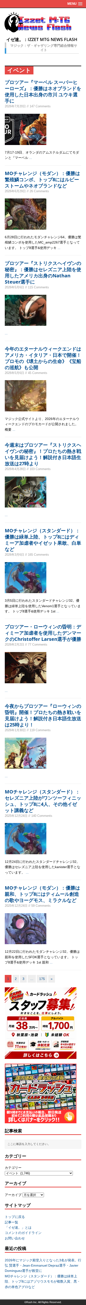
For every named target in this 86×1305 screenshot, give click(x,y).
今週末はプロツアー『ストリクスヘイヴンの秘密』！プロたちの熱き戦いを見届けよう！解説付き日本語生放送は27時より (43, 454)
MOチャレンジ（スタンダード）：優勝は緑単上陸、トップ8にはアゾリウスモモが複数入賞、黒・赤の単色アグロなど (42, 1281)
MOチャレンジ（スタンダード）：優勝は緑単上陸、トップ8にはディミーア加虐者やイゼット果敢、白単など (43, 539)
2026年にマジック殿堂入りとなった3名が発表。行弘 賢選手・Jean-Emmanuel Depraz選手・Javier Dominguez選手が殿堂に (43, 1265)
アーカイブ (13, 1195)
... (30, 158)
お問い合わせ (15, 1238)
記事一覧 (11, 1222)
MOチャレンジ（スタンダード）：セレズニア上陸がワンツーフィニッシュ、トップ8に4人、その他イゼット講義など (43, 800)
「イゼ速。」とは (18, 1227)
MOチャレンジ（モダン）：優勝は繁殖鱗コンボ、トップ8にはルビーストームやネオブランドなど (42, 179)
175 (42, 979)
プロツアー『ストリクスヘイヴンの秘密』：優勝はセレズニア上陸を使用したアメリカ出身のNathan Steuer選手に (43, 272)
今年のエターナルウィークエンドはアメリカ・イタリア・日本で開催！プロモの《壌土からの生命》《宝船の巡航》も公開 (43, 358)
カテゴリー (13, 1168)
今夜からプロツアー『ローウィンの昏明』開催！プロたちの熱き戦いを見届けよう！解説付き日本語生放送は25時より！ (43, 715)
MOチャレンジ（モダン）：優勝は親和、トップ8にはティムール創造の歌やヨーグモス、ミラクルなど (42, 894)
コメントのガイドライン (23, 1233)
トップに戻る (15, 1217)
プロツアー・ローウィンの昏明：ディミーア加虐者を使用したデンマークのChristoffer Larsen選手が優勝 (43, 632)
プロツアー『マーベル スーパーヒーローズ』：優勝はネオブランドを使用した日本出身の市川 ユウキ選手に (43, 91)
